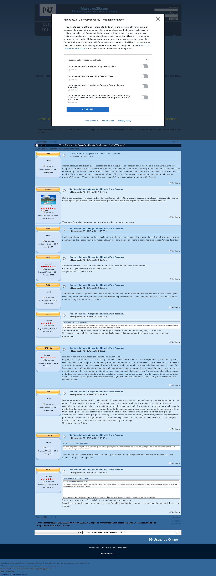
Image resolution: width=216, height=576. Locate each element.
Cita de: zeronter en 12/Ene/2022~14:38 (75, 444)
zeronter (48, 189)
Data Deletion (91, 120)
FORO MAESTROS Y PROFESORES (72, 522)
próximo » (176, 523)
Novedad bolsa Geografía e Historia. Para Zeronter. (95, 153)
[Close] (159, 20)
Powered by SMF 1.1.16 (96, 547)
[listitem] (108, 59)
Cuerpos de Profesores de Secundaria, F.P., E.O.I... (112, 522)
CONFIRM (87, 109)
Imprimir (176, 141)
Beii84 (48, 154)
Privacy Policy (124, 120)
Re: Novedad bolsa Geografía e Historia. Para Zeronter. (97, 189)
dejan (48, 257)
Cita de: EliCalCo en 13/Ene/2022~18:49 (75, 478)
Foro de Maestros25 (46, 522)
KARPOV (48, 348)
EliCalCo (48, 435)
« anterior (176, 520)
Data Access (108, 120)
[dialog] (108, 70)
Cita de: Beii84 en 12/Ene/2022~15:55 (75, 322)
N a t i (113, 553)
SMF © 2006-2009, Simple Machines (116, 547)
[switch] (144, 66)
